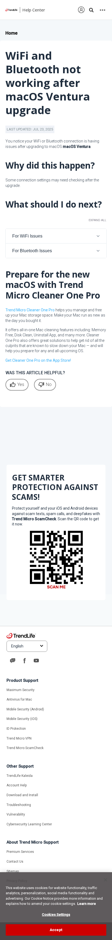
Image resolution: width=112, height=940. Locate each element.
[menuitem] (81, 10)
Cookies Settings (56, 914)
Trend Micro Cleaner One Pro (30, 310)
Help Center (33, 10)
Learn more (86, 904)
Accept (56, 930)
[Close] (105, 880)
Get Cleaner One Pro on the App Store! (38, 360)
